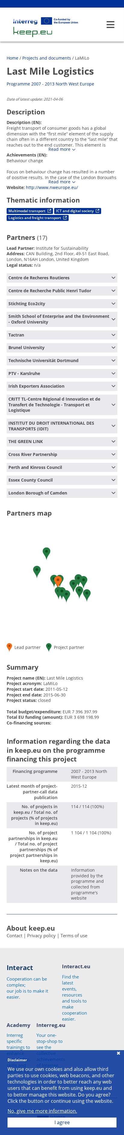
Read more (59, 149)
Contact (14, 935)
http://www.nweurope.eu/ (52, 187)
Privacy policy (41, 935)
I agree (62, 1122)
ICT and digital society (75, 210)
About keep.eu (31, 927)
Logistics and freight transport (35, 217)
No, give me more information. (42, 1111)
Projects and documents (46, 58)
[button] (79, 592)
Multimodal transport (27, 210)
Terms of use (73, 935)
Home (12, 58)
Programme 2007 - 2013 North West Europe (50, 84)
